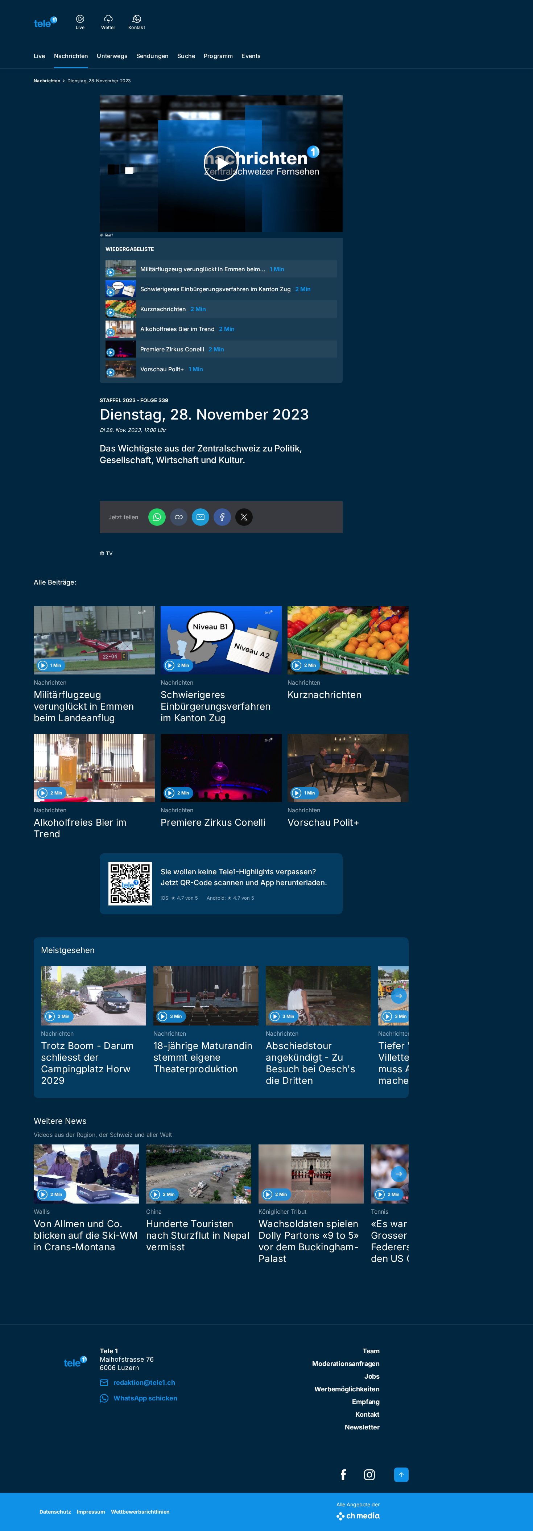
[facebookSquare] (343, 1475)
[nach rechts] (399, 996)
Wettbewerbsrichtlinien (140, 1512)
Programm (218, 55)
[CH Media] (358, 1515)
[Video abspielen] (221, 163)
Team (371, 1351)
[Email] (200, 517)
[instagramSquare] (369, 1475)
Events (251, 55)
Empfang (366, 1402)
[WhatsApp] (157, 517)
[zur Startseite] (45, 21)
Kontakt (367, 1414)
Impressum (91, 1512)
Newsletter (362, 1427)
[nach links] (43, 996)
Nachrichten (71, 55)
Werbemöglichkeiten (347, 1389)
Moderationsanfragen (346, 1363)
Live (39, 55)
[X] (244, 517)
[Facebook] (222, 517)
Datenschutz (55, 1512)
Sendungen (152, 55)
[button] (178, 517)
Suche (186, 55)
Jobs (372, 1376)
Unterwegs (112, 55)
